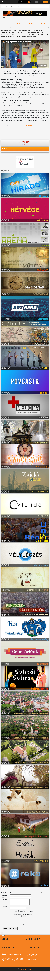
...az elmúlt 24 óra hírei (23, 6)
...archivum (42, 6)
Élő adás (45, 2)
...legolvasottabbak (14, 6)
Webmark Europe (28, 969)
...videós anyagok (5, 6)
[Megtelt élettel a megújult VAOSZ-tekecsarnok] (26, 125)
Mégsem (5, 928)
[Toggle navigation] (36, 2)
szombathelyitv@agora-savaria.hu (35, 957)
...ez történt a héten (34, 6)
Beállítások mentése (12, 928)
